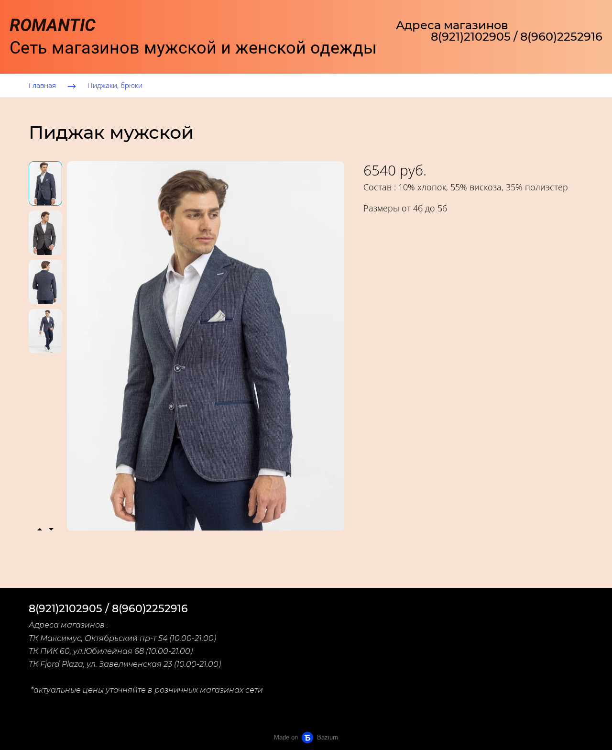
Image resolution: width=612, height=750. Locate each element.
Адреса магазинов (452, 25)
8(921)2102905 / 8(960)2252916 (516, 37)
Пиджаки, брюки (114, 85)
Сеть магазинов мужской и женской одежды (193, 36)
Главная (42, 85)
